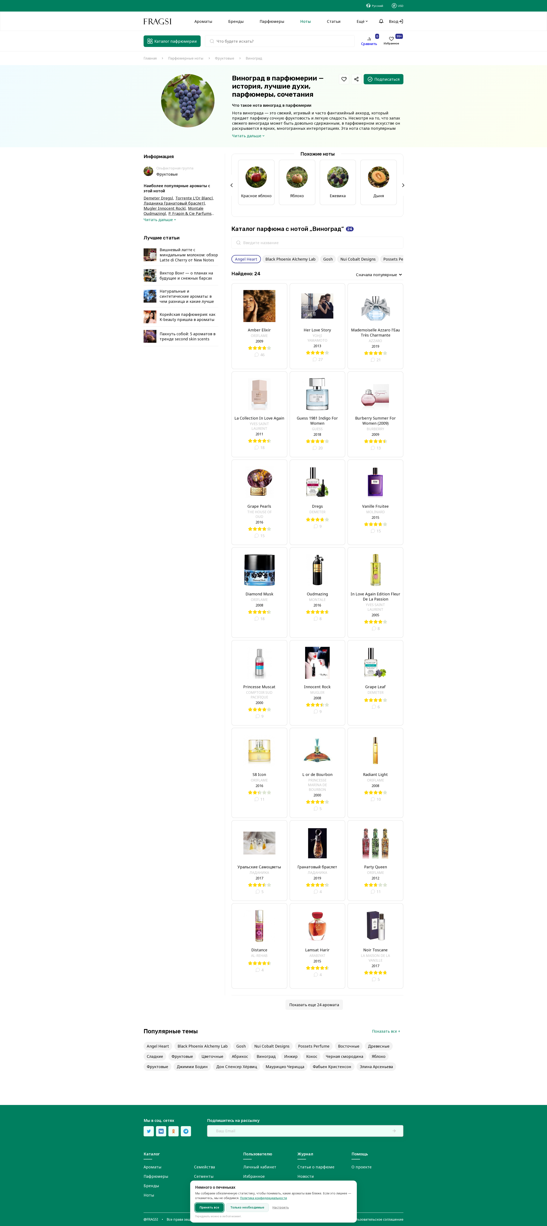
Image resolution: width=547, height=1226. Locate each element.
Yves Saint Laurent (259, 426)
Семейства (204, 1166)
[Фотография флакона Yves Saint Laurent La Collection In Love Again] (259, 394)
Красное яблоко (256, 195)
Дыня (378, 195)
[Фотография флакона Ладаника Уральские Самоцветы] (259, 843)
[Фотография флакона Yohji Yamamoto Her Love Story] (317, 306)
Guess (317, 429)
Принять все (209, 1207)
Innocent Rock (317, 686)
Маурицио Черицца (285, 1066)
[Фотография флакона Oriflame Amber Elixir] (259, 306)
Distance (259, 949)
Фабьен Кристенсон (332, 1066)
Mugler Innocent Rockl (164, 208)
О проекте (361, 1166)
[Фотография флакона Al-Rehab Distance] (259, 926)
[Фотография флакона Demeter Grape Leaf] (375, 663)
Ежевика (338, 195)
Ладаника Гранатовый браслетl (174, 203)
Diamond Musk (259, 593)
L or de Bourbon (317, 774)
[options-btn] (344, 79)
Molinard (375, 512)
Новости (305, 1176)
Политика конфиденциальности (263, 1198)
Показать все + (386, 1031)
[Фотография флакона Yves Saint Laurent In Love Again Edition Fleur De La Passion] (375, 570)
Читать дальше (246, 135)
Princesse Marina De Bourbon (317, 785)
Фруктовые (224, 58)
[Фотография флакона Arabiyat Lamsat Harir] (317, 926)
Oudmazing (317, 593)
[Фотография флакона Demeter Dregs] (317, 482)
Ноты (149, 1195)
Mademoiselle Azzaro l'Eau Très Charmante (375, 332)
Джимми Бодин (192, 1066)
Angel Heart (246, 259)
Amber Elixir (259, 329)
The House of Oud (259, 514)
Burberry (375, 429)
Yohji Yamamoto (317, 338)
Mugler (317, 692)
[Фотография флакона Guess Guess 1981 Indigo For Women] (317, 394)
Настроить (280, 1207)
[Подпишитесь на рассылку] (394, 1130)
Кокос (311, 1056)
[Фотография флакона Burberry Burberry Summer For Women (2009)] (375, 394)
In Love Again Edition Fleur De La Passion (375, 596)
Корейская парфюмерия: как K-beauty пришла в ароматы (187, 317)
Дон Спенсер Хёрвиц (236, 1066)
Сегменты (203, 1176)
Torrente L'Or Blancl (194, 198)
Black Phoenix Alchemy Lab (290, 259)
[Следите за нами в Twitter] (149, 1131)
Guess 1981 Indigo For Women (317, 420)
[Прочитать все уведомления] (381, 21)
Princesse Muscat (259, 686)
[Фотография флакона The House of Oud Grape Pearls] (259, 482)
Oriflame (259, 335)
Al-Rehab (259, 955)
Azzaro (375, 340)
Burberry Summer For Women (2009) (375, 420)
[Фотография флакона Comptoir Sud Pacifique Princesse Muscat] (259, 663)
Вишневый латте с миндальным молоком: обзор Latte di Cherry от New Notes (189, 254)
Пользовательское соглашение (377, 1219)
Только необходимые (247, 1207)
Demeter (317, 512)
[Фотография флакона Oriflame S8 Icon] (259, 751)
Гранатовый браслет (317, 866)
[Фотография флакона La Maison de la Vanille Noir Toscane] (375, 926)
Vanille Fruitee (375, 506)
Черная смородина (344, 1056)
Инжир (291, 1056)
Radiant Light (375, 774)
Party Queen (375, 866)
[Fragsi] (157, 21)
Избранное (254, 1176)
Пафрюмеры (156, 1176)
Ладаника (259, 872)
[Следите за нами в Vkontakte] (161, 1131)
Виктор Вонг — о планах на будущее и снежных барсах (186, 275)
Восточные (348, 1046)
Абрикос (240, 1056)
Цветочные (212, 1056)
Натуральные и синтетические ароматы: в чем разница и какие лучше (187, 296)
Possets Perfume (399, 259)
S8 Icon (259, 774)
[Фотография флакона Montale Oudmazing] (317, 570)
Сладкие (155, 1056)
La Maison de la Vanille (375, 958)
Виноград (266, 1056)
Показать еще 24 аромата (314, 1004)
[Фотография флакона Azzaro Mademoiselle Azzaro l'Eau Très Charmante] (375, 306)
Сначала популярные (376, 274)
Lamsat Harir (317, 949)
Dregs (317, 506)
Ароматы (152, 1166)
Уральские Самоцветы (259, 866)
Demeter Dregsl (158, 198)
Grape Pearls (259, 506)
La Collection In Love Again (259, 418)
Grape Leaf (375, 686)
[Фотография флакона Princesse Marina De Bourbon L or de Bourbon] (317, 751)
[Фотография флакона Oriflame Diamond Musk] (259, 570)
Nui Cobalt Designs (358, 259)
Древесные (379, 1046)
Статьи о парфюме (315, 1166)
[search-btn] (212, 41)
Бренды (151, 1185)
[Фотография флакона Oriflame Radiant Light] (375, 751)
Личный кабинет (259, 1166)
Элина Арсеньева (376, 1066)
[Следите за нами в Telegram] (186, 1131)
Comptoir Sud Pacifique (259, 695)
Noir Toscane (375, 949)
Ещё (361, 21)
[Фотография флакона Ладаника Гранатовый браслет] (317, 843)
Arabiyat (317, 955)
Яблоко (297, 195)
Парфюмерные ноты (185, 58)
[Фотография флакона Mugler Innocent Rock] (317, 663)
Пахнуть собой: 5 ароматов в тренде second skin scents (187, 336)
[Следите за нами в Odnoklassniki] (173, 1131)
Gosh (328, 259)
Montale (317, 599)
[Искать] (238, 242)
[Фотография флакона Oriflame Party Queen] (375, 843)
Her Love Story (317, 329)
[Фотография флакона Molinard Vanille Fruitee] (375, 482)
